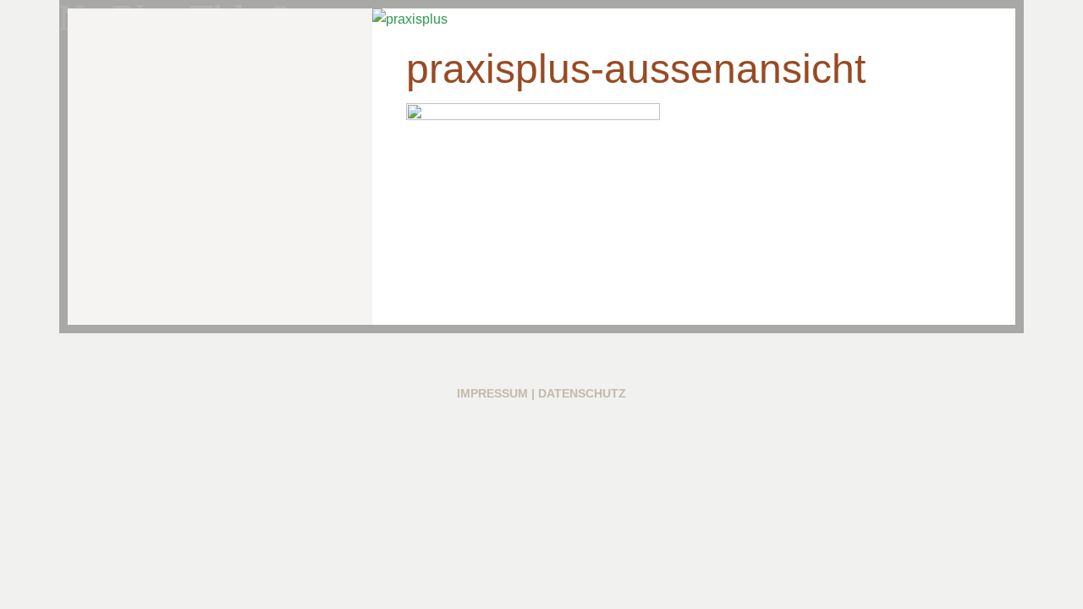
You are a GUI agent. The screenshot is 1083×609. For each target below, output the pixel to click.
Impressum (492, 393)
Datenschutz (582, 393)
